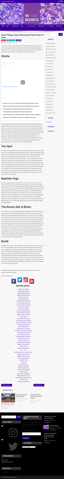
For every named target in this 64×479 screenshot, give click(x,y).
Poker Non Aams (23, 371)
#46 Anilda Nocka (54, 425)
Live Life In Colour (31, 26)
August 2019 (51, 60)
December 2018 (52, 84)
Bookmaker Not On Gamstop (24, 336)
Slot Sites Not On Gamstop (23, 312)
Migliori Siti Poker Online (23, 344)
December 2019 (52, 49)
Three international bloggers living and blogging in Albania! (7, 385)
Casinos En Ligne (23, 346)
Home (7, 26)
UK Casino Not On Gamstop (23, 318)
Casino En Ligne (23, 364)
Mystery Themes (20, 477)
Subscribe (25, 438)
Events (3, 40)
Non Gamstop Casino (23, 297)
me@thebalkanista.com (7, 461)
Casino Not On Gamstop (23, 334)
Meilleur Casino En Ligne (24, 356)
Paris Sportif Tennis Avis (24, 381)
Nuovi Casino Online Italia (23, 373)
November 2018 (52, 87)
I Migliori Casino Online (23, 289)
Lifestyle (18, 40)
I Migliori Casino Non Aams (23, 295)
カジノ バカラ (23, 350)
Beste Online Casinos (23, 309)
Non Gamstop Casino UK (24, 324)
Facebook (51, 126)
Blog (22, 26)
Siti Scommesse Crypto (23, 348)
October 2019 (51, 55)
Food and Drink (11, 40)
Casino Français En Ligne (23, 358)
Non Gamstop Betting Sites (23, 311)
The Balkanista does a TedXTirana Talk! (21, 395)
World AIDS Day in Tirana (7, 404)
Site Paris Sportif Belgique (23, 342)
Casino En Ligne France (23, 340)
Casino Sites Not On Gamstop (23, 301)
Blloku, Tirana (4, 460)
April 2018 (50, 107)
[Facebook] (13, 281)
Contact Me (59, 26)
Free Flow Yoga (38, 190)
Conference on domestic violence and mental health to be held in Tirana (50, 436)
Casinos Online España (23, 307)
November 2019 (52, 52)
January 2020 (51, 46)
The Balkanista (14, 26)
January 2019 (51, 81)
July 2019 (50, 63)
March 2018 (51, 110)
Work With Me (41, 26)
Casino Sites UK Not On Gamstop (24, 322)
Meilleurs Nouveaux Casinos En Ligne (24, 352)
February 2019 (51, 78)
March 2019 (51, 75)
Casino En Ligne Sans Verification (23, 377)
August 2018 (51, 95)
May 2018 (50, 104)
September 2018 (52, 92)
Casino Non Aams (23, 360)
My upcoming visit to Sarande (39, 385)
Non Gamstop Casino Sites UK (23, 320)
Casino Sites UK (23, 316)
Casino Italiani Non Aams (23, 293)
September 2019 (52, 58)
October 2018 (51, 89)
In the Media (50, 26)
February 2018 (51, 113)
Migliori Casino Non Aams (23, 354)
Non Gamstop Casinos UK (23, 303)
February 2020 (51, 43)
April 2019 (50, 72)
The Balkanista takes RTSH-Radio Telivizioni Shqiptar (36, 396)
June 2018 (50, 101)
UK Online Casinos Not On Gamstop (23, 330)
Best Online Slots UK (23, 326)
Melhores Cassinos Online (23, 314)
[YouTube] (31, 281)
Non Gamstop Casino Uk (23, 291)
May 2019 (50, 69)
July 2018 (50, 98)
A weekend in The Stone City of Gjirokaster (50, 417)
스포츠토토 (23, 362)
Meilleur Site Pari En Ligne (23, 375)
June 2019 (50, 66)
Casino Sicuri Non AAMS (24, 369)
